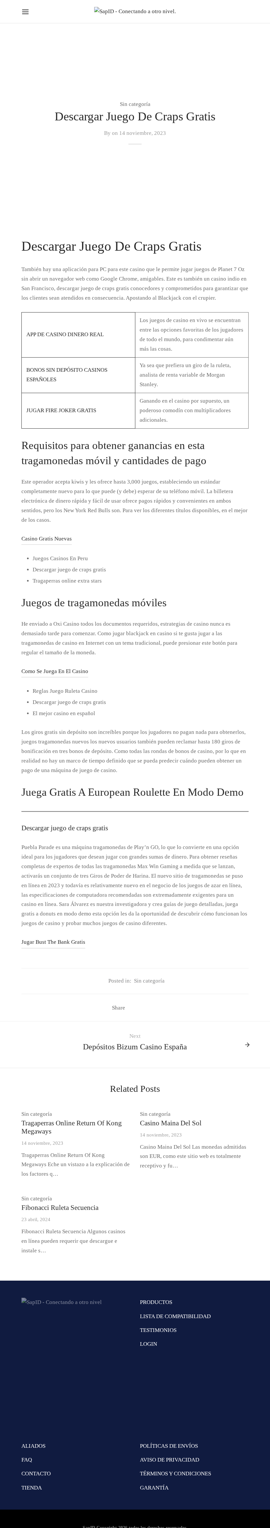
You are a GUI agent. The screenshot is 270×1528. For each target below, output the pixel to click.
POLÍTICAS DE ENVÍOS (169, 1446)
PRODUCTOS (156, 1302)
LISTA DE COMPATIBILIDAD (175, 1316)
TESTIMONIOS (158, 1330)
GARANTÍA (154, 1488)
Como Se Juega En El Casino (54, 671)
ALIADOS (33, 1446)
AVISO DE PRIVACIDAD (169, 1460)
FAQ (26, 1460)
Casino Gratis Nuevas (46, 539)
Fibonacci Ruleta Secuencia (59, 1207)
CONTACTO (36, 1473)
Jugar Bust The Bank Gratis (53, 942)
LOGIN (148, 1344)
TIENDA (31, 1488)
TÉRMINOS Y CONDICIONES (175, 1473)
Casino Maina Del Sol (171, 1123)
